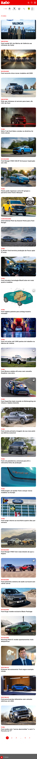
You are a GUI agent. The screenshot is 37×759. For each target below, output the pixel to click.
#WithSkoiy (6, 757)
